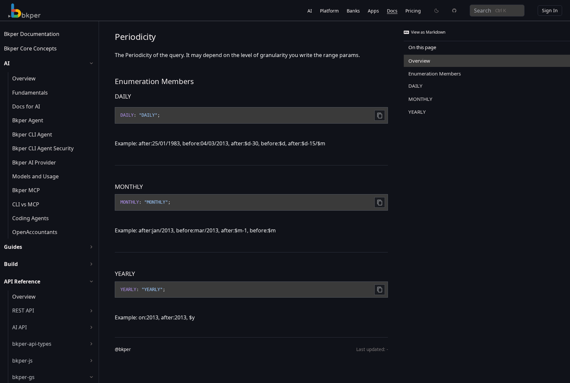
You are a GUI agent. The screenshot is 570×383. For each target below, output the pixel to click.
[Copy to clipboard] (379, 115)
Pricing (413, 11)
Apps (373, 11)
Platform (329, 11)
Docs (392, 11)
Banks (353, 11)
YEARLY (125, 274)
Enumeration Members (154, 81)
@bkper (123, 349)
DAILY (123, 96)
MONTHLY (129, 187)
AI (309, 11)
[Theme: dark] (436, 10)
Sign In (550, 10)
